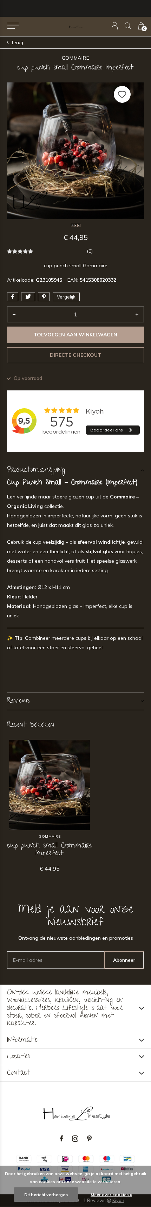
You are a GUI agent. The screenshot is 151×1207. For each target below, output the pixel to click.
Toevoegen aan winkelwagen (76, 334)
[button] (12, 26)
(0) (90, 251)
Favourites (122, 94)
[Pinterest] (89, 1138)
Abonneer (124, 960)
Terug (17, 42)
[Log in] (115, 25)
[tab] (75, 470)
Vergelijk (66, 297)
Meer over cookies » (111, 1194)
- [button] (14, 314)
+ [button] (137, 314)
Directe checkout (75, 355)
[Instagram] (75, 1138)
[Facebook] (61, 1138)
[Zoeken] (128, 25)
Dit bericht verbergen (46, 1194)
